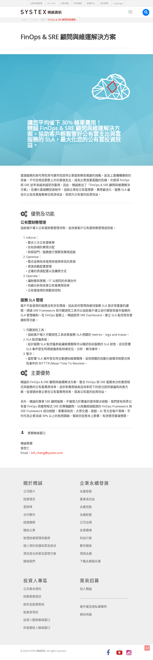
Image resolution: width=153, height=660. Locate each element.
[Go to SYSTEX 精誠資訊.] (26, 19)
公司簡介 (29, 491)
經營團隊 (29, 522)
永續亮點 (86, 507)
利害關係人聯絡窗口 (36, 628)
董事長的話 (87, 499)
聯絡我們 (29, 561)
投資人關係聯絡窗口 (36, 620)
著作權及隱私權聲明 (93, 607)
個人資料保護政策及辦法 (39, 546)
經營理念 (29, 499)
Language (118, 3)
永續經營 (86, 515)
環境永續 (86, 553)
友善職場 (86, 530)
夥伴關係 (86, 546)
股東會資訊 (30, 612)
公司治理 (86, 522)
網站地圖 (86, 614)
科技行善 (86, 538)
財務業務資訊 (32, 596)
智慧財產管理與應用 (36, 538)
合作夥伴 (29, 515)
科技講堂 (78, 3)
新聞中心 (91, 3)
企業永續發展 (36, 3)
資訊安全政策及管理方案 (39, 553)
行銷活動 (64, 3)
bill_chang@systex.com (47, 453)
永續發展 (86, 491)
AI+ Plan (51, 3)
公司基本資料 (32, 589)
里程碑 (27, 507)
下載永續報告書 (90, 561)
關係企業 (29, 530)
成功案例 (104, 3)
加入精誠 (86, 589)
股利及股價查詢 (33, 604)
